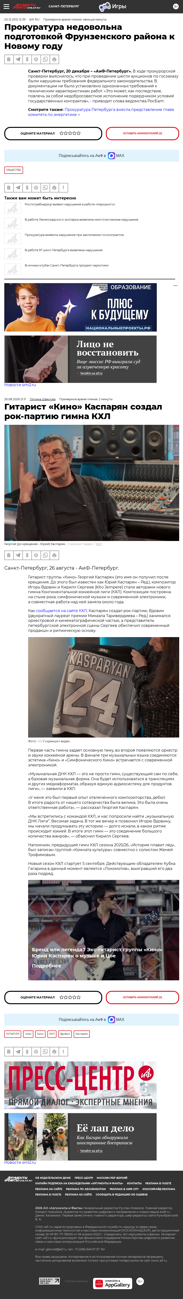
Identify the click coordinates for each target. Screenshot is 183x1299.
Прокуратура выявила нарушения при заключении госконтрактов (74, 235)
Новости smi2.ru (20, 385)
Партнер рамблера (76, 1281)
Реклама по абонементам (86, 1189)
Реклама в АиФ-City (124, 1189)
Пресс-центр (84, 1177)
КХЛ (99, 544)
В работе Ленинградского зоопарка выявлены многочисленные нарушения (81, 219)
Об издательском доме (53, 1177)
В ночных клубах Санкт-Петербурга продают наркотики (66, 265)
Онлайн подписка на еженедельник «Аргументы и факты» (79, 1183)
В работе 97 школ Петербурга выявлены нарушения (63, 250)
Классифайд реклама (158, 1189)
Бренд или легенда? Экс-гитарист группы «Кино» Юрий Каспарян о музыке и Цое (97, 953)
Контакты (134, 1183)
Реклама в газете (158, 1183)
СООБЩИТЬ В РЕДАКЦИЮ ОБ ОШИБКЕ (122, 1194)
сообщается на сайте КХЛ (61, 610)
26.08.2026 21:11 (15, 399)
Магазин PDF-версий (112, 1177)
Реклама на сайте (48, 1189)
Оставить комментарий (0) (142, 133)
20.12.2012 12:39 (14, 19)
